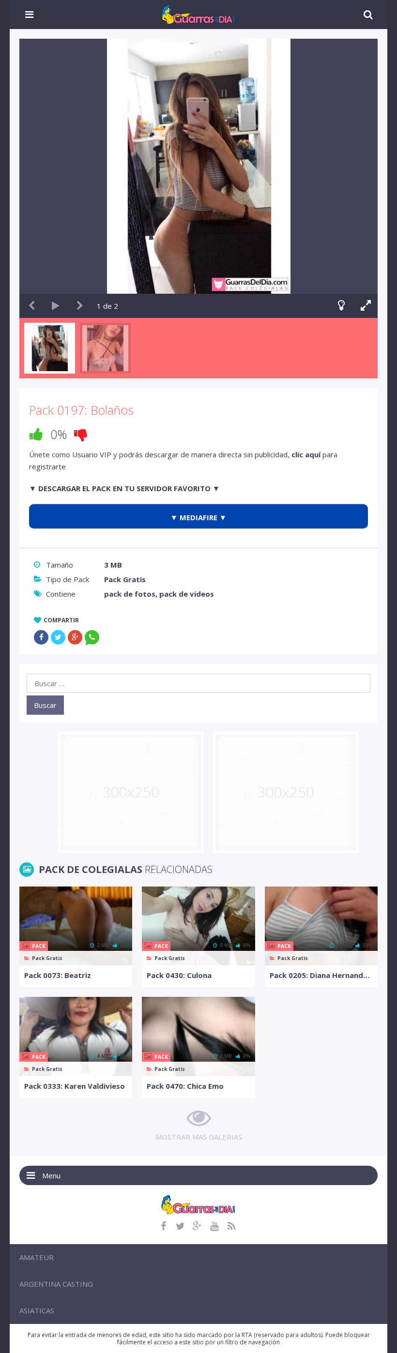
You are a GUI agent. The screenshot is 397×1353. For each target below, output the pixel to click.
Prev (31, 306)
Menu (51, 1175)
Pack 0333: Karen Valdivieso (74, 1086)
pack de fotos (129, 594)
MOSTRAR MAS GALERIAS (198, 1137)
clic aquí (306, 454)
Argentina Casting (56, 1284)
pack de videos (186, 594)
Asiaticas (36, 1310)
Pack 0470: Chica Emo (185, 1086)
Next (80, 306)
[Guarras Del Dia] (198, 13)
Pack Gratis (125, 579)
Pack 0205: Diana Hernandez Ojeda (321, 975)
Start (56, 306)
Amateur (36, 1257)
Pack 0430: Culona (179, 975)
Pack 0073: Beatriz (57, 975)
